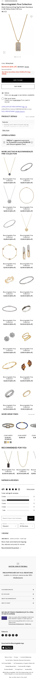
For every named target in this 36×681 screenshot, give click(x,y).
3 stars (4, 503)
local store (16, 100)
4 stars (4, 500)
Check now (28, 624)
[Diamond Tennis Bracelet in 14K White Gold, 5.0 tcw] (27, 167)
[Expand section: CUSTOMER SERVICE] (18, 589)
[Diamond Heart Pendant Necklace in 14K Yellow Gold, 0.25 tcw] (27, 224)
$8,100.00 (20, 67)
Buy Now (18, 86)
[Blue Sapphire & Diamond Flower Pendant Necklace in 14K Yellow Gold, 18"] (9, 167)
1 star (3, 510)
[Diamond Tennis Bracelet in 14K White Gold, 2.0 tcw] (9, 308)
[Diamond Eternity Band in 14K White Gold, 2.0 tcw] (9, 393)
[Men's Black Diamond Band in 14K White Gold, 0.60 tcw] (27, 308)
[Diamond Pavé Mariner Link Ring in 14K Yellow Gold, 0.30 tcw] (9, 280)
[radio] (5, 442)
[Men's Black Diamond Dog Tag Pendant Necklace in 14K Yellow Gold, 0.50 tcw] (8, 459)
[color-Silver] (11, 442)
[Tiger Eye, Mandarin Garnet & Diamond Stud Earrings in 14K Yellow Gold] (27, 365)
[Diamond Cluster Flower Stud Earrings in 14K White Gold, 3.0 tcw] (9, 337)
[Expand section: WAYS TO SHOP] (18, 603)
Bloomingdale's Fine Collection (17, 4)
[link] (9, 181)
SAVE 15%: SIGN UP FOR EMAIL (18, 566)
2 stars (4, 507)
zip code (14, 95)
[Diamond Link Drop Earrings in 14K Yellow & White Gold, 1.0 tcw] (27, 252)
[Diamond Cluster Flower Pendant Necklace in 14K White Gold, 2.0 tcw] (9, 195)
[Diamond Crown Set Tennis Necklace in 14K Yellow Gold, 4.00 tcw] (27, 195)
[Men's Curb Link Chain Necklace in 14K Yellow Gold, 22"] (23, 459)
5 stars (4, 496)
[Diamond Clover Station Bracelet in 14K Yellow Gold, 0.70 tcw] (9, 252)
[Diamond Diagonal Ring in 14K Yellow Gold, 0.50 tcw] (27, 337)
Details (27, 67)
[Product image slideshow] (18, 37)
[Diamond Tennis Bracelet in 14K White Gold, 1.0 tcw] (9, 224)
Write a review (30, 489)
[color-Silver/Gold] (5, 442)
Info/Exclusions (20, 111)
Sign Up (24, 106)
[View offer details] (18, 142)
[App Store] (7, 648)
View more (5, 130)
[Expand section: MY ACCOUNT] (18, 594)
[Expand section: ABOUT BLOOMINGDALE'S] (18, 598)
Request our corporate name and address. (20, 674)
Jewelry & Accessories (11, 0)
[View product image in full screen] (4, 52)
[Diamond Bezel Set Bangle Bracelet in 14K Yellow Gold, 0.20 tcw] (9, 365)
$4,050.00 (9, 67)
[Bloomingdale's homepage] (2, 1)
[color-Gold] (8, 442)
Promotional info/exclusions (16, 624)
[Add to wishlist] (31, 16)
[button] (18, 37)
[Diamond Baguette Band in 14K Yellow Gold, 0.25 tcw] (27, 393)
